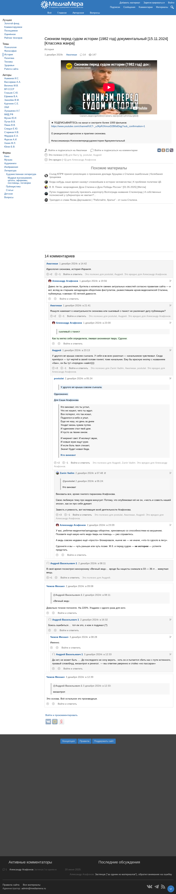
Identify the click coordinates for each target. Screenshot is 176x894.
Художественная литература (21, 174)
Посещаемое (11, 30)
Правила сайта (11, 884)
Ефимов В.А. (11, 96)
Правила (84, 741)
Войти (171, 2)
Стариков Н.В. (11, 132)
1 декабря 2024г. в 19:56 (93, 281)
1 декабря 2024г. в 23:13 (76, 350)
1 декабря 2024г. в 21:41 (77, 305)
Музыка (8, 159)
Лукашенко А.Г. (12, 111)
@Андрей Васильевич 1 (67, 595)
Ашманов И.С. (11, 78)
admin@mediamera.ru (33, 888)
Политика (9, 58)
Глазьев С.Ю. (11, 93)
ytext (135, 116)
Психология (10, 47)
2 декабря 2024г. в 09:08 (79, 586)
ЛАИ (6, 107)
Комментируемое (13, 27)
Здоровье (9, 65)
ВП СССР (9, 89)
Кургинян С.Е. (11, 103)
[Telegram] (167, 150)
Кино (6, 156)
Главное (62, 12)
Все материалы (31, 884)
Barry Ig (77, 154)
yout (120, 116)
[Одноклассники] (163, 150)
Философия (10, 51)
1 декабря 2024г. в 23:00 (97, 322)
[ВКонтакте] (159, 150)
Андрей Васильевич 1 (63, 563)
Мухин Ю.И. (10, 118)
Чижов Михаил (55, 586)
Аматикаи (71, 54)
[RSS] (163, 886)
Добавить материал (130, 2)
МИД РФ (8, 114)
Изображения (11, 167)
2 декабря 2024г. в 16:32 (94, 619)
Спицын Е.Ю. (11, 128)
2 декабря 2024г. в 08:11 (92, 563)
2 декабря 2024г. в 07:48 (89, 473)
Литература (10, 170)
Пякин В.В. (10, 125)
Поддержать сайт (104, 741)
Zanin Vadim (117, 368)
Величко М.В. (11, 85)
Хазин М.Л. (10, 143)
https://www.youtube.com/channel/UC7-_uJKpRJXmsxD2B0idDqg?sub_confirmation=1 (98, 126)
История (8, 54)
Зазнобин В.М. (11, 100)
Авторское (78, 12)
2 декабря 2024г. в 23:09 (100, 525)
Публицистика (13, 186)
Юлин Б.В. (9, 146)
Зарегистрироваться (154, 2)
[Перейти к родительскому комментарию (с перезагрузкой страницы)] (170, 280)
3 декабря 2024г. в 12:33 (98, 654)
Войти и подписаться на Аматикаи (67, 150)
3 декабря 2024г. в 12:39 (79, 677)
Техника (8, 61)
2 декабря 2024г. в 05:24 (78, 378)
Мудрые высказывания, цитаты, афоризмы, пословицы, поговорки (20, 180)
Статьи (9, 190)
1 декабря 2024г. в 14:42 (73, 263)
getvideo (99, 116)
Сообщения (129, 7)
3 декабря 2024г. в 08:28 (83, 637)
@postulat (69, 481)
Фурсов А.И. (10, 139)
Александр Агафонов (84, 159)
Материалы (162, 7)
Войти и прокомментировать (61, 715)
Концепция (68, 741)
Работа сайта (11, 69)
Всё (49, 12)
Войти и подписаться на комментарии (116, 150)
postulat (87, 154)
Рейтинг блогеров (13, 38)
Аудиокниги (10, 163)
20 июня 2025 (73, 869)
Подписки (115, 7)
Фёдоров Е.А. (11, 136)
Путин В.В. (10, 121)
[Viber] (171, 150)
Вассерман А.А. (12, 82)
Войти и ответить (72, 274)
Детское (8, 193)
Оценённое (10, 34)
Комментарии (146, 7)
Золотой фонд (11, 23)
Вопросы (95, 12)
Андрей (97, 154)
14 (84, 54)
